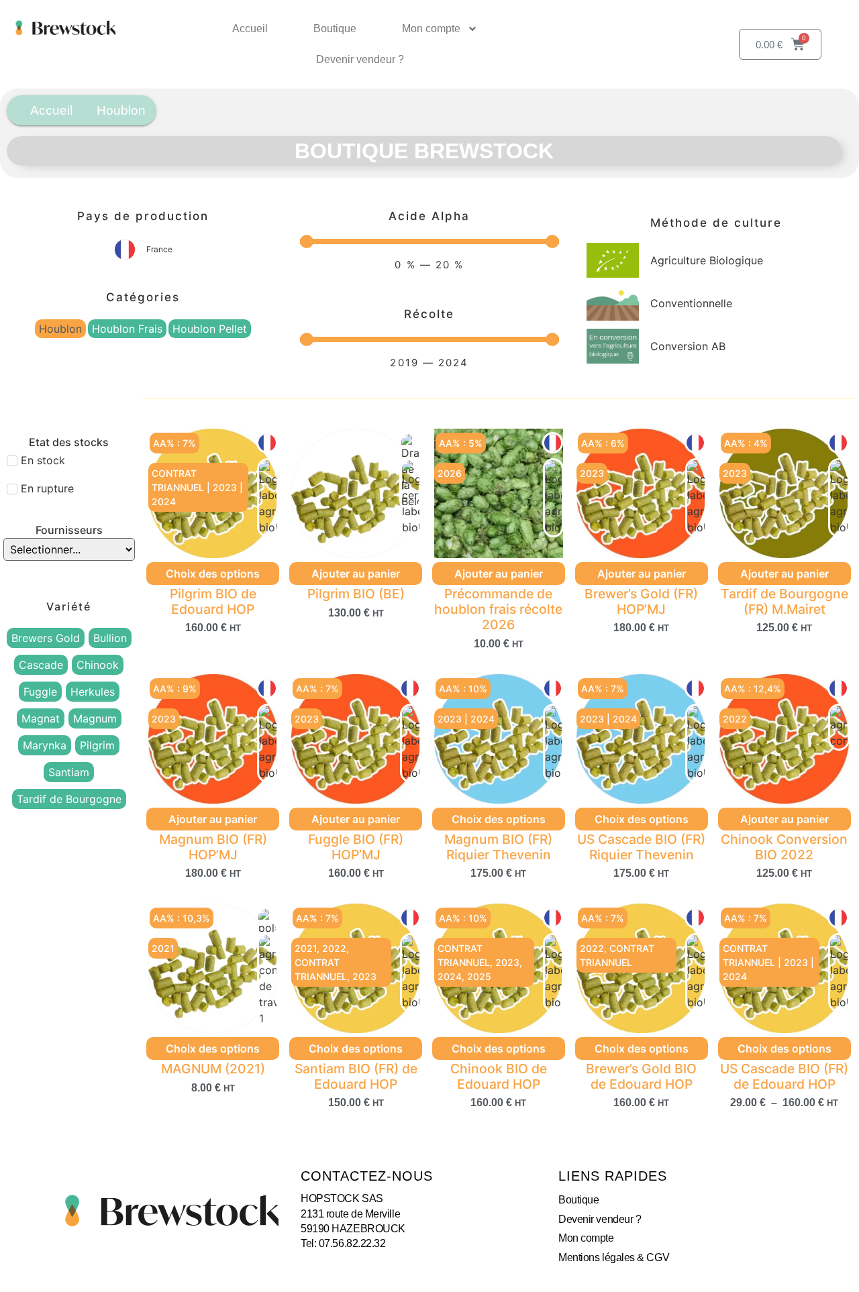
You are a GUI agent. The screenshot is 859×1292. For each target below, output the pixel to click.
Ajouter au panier (355, 573)
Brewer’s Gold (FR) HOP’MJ (641, 601)
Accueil (250, 28)
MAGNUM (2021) (213, 1069)
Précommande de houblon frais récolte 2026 (498, 609)
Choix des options (213, 573)
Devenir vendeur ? (360, 59)
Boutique (334, 28)
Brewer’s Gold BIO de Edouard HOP (641, 1076)
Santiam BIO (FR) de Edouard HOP (356, 1076)
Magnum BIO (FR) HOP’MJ (213, 847)
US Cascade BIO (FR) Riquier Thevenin (641, 847)
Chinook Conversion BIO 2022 (784, 847)
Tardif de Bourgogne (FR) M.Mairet (784, 601)
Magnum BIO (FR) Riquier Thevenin (498, 847)
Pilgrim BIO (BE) (356, 594)
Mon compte (431, 28)
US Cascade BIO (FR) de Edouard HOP (784, 1076)
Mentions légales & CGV (613, 1257)
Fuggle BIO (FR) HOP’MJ (355, 847)
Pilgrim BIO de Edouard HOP (213, 601)
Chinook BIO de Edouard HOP (498, 1076)
